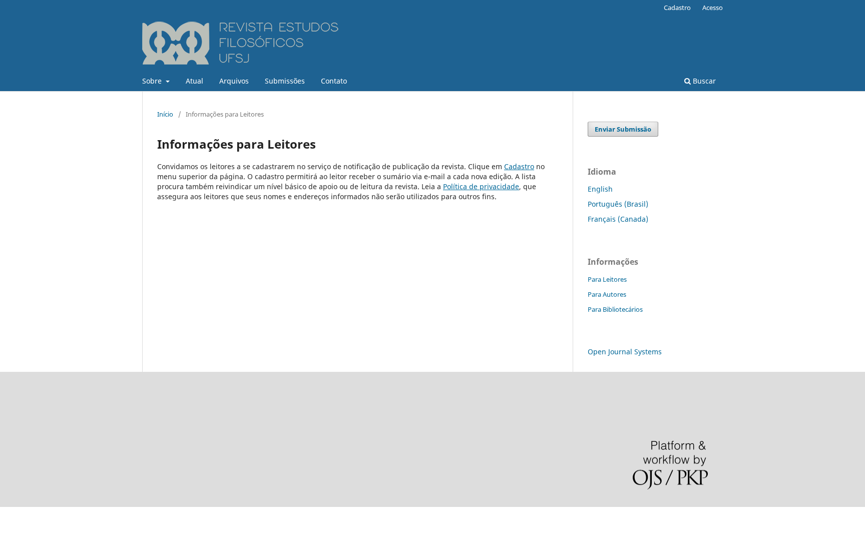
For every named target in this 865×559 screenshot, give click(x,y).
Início (165, 114)
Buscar (703, 81)
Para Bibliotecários (615, 309)
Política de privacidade (481, 186)
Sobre (153, 81)
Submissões (285, 81)
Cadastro (677, 7)
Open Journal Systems (625, 351)
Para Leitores (607, 279)
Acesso (712, 7)
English (600, 189)
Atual (194, 81)
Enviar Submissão (623, 129)
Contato (334, 81)
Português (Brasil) (618, 204)
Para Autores (607, 294)
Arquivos (234, 81)
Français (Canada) (618, 219)
